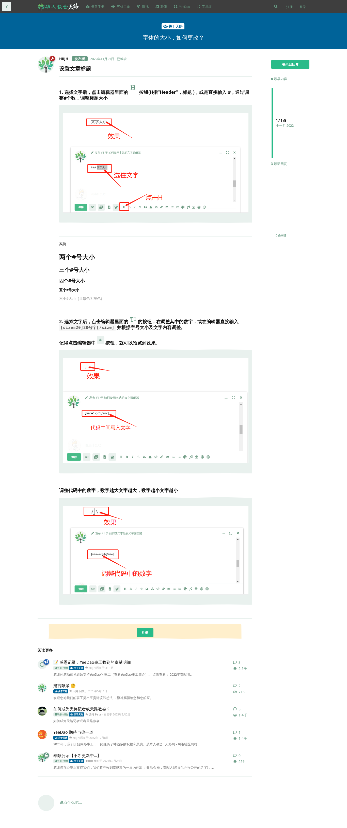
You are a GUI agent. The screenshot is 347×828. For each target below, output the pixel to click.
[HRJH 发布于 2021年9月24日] (42, 687)
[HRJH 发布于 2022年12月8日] (42, 734)
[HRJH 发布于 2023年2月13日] (42, 664)
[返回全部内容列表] (6, 6)
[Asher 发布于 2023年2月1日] (42, 711)
